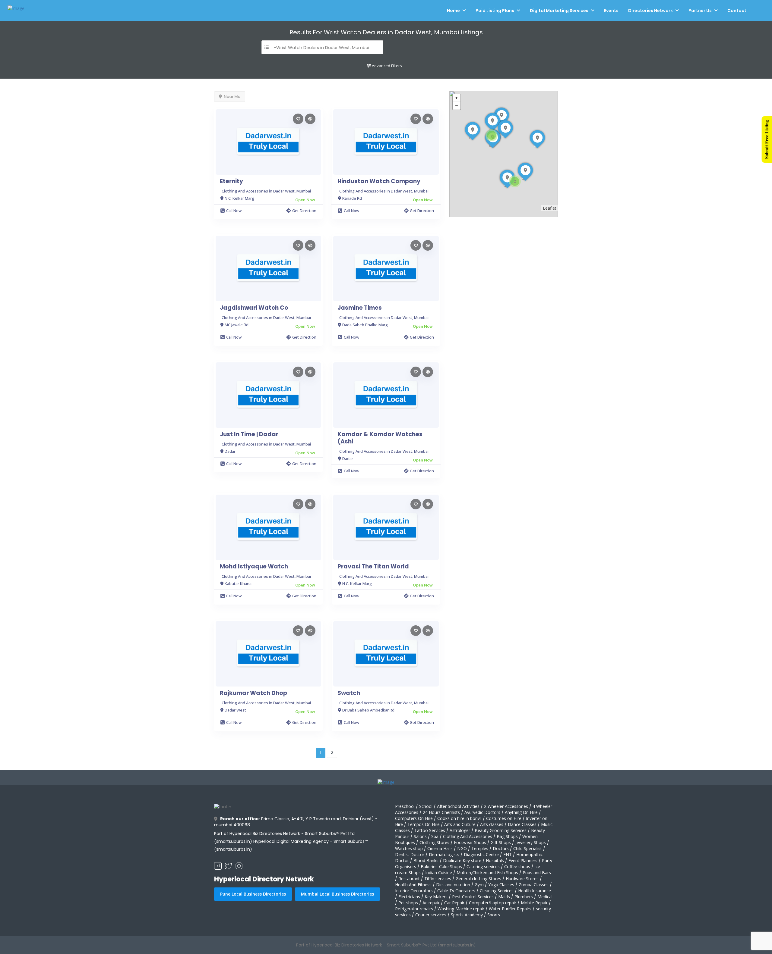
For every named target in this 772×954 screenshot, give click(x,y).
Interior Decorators (414, 890)
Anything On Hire (521, 812)
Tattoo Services (429, 830)
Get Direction (304, 210)
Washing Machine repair (461, 909)
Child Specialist (527, 848)
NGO (462, 848)
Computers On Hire (414, 818)
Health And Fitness (413, 884)
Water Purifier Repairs (510, 909)
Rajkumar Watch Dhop (253, 693)
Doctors (501, 848)
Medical (544, 896)
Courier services (430, 915)
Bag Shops (507, 836)
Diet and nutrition (453, 884)
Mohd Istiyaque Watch (254, 566)
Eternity (231, 181)
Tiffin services (437, 878)
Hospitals (495, 860)
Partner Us (700, 11)
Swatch (348, 693)
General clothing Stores (478, 878)
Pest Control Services (473, 896)
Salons (420, 836)
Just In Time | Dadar (249, 434)
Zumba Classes (534, 884)
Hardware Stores (522, 878)
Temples (479, 848)
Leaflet (549, 208)
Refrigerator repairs (414, 909)
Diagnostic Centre (481, 854)
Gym (479, 884)
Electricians (409, 896)
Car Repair (454, 903)
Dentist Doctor (409, 854)
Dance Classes (522, 824)
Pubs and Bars (537, 872)
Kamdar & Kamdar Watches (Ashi (379, 438)
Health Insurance (534, 890)
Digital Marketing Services (559, 11)
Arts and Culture (460, 824)
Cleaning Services (497, 890)
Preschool (405, 806)
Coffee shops (517, 866)
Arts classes (491, 824)
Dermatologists (444, 854)
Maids (504, 896)
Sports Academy (467, 915)
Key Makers (436, 896)
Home (453, 11)
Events (611, 11)
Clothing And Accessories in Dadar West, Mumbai (266, 191)
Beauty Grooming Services (501, 830)
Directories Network (650, 11)
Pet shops (408, 903)
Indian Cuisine (438, 872)
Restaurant (409, 878)
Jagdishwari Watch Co (254, 307)
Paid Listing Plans (495, 11)
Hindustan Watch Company (378, 181)
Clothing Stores (434, 842)
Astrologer (460, 830)
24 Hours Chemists (441, 812)
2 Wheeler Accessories (506, 806)
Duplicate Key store (462, 860)
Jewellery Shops (530, 842)
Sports (493, 915)
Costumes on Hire (503, 818)
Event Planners (522, 860)
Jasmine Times (359, 307)
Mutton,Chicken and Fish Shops (487, 872)
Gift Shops (501, 842)
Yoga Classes (501, 884)
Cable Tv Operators (456, 890)
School (425, 806)
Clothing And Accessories (467, 836)
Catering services (483, 866)
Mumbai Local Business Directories (337, 894)
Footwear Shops (470, 842)
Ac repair (431, 903)
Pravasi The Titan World (373, 566)
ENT (507, 854)
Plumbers (523, 896)
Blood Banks (425, 860)
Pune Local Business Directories (253, 894)
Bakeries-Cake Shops (441, 866)
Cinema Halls (440, 848)
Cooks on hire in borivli (459, 818)
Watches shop (409, 848)
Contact (736, 11)
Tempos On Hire (423, 824)
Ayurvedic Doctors (482, 812)
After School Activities (458, 806)
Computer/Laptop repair (492, 903)
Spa (434, 836)
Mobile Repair (534, 903)
